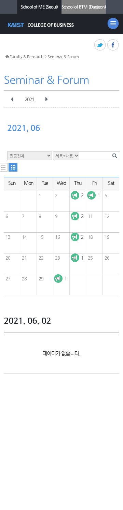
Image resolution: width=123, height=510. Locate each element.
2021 (29, 99)
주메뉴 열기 (113, 23)
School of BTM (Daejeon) (84, 6)
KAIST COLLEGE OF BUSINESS (41, 25)
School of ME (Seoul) (39, 6)
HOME (7, 56)
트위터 (100, 45)
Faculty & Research (26, 56)
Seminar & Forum (63, 56)
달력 (13, 167)
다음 (46, 99)
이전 (12, 99)
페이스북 (113, 45)
